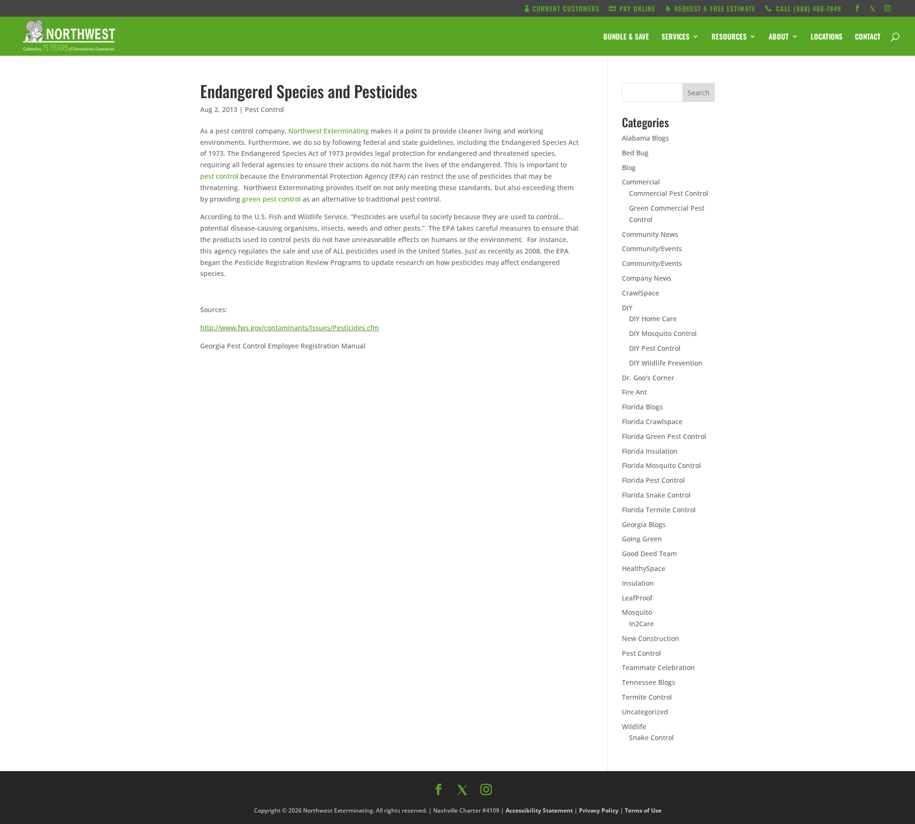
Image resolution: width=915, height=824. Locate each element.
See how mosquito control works (543, 534)
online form (533, 419)
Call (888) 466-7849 (542, 509)
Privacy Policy (561, 556)
